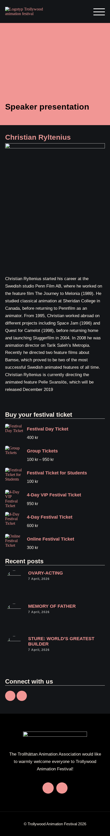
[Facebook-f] (10, 696)
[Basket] (80, 11)
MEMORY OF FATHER (52, 606)
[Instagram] (22, 696)
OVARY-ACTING (45, 573)
